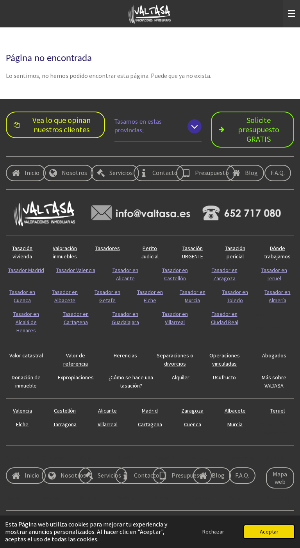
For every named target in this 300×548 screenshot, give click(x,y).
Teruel (277, 410)
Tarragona (65, 424)
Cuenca (192, 424)
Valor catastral (26, 355)
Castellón (65, 410)
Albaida (275, 457)
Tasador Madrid (26, 270)
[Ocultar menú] (291, 13)
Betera (88, 497)
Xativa (162, 497)
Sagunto (164, 457)
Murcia (235, 424)
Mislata (126, 497)
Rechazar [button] (213, 531)
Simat (124, 457)
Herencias (125, 355)
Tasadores (107, 248)
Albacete (235, 410)
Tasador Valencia (75, 270)
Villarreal (108, 424)
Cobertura (18, 457)
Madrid (150, 410)
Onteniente (242, 457)
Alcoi (86, 457)
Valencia (22, 410)
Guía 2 (261, 313)
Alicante (107, 410)
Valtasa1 (239, 497)
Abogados (274, 355)
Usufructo (224, 377)
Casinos (201, 497)
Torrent (14, 497)
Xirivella (201, 457)
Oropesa (53, 457)
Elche (22, 424)
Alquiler (180, 377)
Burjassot (277, 497)
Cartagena (150, 424)
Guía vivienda (269, 327)
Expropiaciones (76, 377)
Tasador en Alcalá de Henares (26, 322)
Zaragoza (192, 410)
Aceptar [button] (269, 531)
